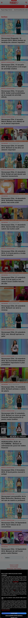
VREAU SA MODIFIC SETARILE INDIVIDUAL (14, 615)
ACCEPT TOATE (14, 613)
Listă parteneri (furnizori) (5, 610)
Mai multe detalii (15, 581)
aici (14, 590)
